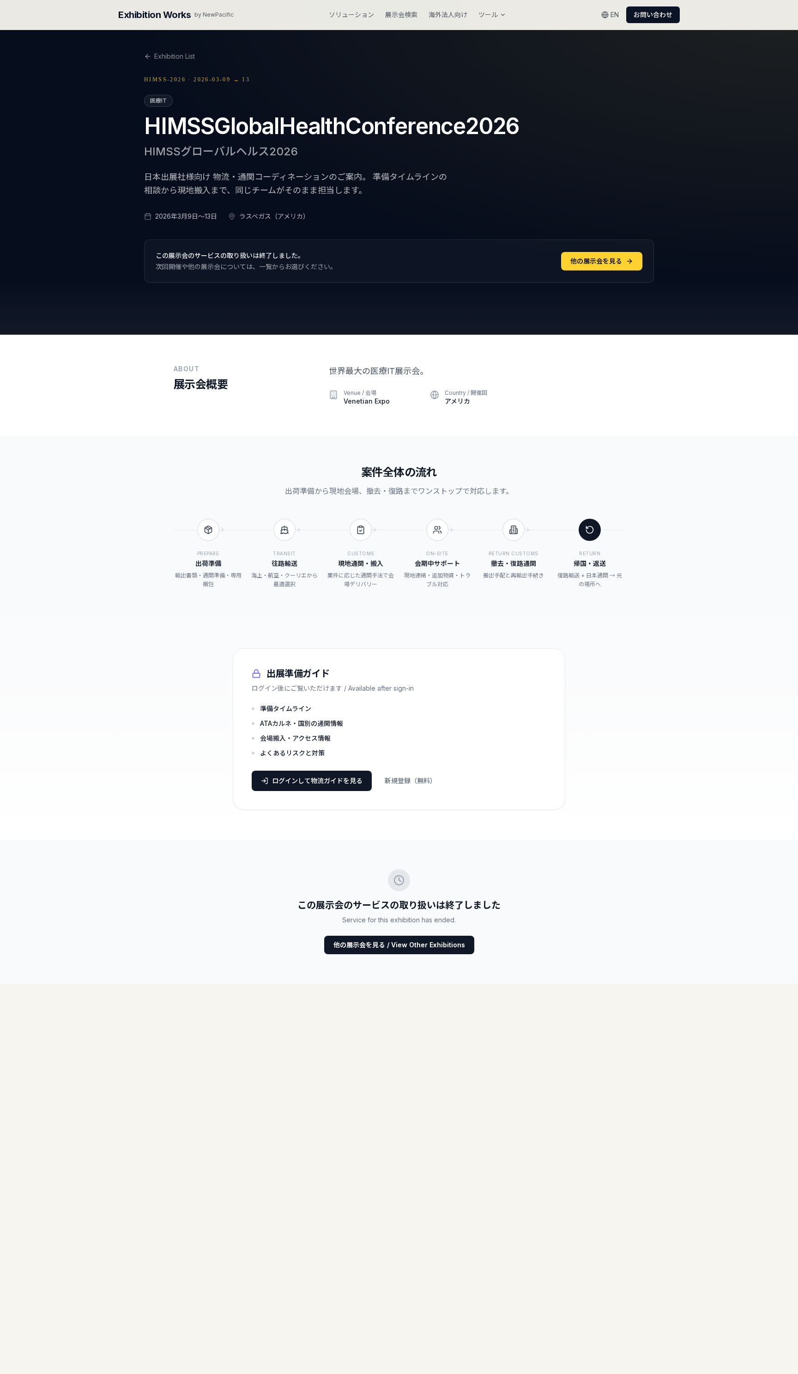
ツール (488, 14)
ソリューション (351, 14)
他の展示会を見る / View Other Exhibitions (399, 945)
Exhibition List (174, 56)
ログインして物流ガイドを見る (317, 781)
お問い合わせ (653, 14)
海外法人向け (448, 14)
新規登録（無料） (410, 781)
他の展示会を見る (596, 261)
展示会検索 (401, 14)
